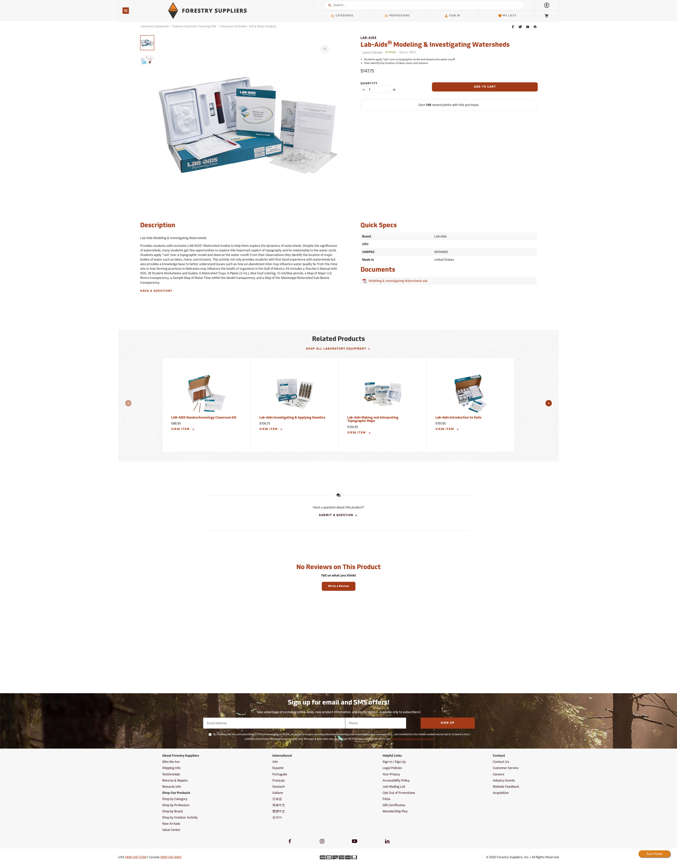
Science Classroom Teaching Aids (194, 26)
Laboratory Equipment (154, 26)
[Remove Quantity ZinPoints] (363, 90)
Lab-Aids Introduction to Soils (458, 417)
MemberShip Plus (395, 811)
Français (278, 780)
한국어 (277, 817)
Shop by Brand (172, 811)
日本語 (277, 799)
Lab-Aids (369, 37)
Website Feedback (506, 787)
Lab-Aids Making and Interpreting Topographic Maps (372, 419)
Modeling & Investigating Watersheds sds (397, 281)
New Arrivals (171, 824)
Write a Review (338, 586)
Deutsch (278, 787)
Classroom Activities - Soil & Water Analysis (248, 26)
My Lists (510, 15)
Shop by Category (174, 799)
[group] (147, 42)
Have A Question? (156, 291)
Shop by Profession (175, 805)
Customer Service (506, 768)
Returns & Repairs (175, 780)
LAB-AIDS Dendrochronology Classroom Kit (203, 417)
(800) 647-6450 (170, 857)
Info (275, 762)
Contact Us (501, 762)
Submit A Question (336, 515)
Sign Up (448, 723)
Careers (498, 774)
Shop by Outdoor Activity (180, 817)
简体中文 (278, 805)
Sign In (454, 15)
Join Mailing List (394, 787)
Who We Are (171, 762)
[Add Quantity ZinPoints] (394, 90)
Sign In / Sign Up (394, 762)
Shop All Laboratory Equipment (336, 348)
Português (279, 774)
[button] (128, 403)
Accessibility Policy (396, 780)
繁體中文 (278, 811)
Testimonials (171, 774)
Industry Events (504, 780)
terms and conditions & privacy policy (411, 738)
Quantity (369, 83)
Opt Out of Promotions (399, 793)
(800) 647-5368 (135, 857)
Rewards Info (171, 787)
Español (277, 768)
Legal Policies (392, 768)
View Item (181, 429)
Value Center (171, 830)
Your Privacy (391, 774)
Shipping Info (171, 768)
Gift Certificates (394, 805)
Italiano (277, 793)
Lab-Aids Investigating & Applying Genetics (292, 417)
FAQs (386, 799)
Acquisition (501, 793)
